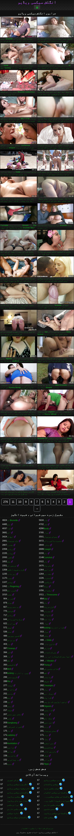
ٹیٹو (9, 628)
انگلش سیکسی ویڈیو (37, 2)
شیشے (9, 710)
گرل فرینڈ (49, 607)
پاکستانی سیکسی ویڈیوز (56, 813)
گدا (9, 528)
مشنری (10, 545)
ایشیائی (48, 590)
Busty (46, 528)
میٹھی (10, 582)
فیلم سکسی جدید (51, 788)
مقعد (9, 594)
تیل (9, 702)
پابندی (47, 677)
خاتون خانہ (49, 644)
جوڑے (46, 632)
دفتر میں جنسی (14, 714)
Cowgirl (47, 549)
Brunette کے (12, 520)
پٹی (9, 561)
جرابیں (47, 570)
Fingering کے (13, 586)
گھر (9, 652)
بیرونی (47, 611)
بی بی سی (11, 640)
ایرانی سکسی (13, 805)
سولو (9, 603)
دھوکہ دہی (49, 694)
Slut (45, 599)
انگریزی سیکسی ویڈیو (18, 784)
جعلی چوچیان (50, 731)
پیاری (10, 553)
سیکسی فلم (49, 817)
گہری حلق (11, 590)
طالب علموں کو (51, 669)
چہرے (9, 578)
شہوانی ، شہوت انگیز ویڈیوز (57, 801)
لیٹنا (10, 685)
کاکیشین (11, 665)
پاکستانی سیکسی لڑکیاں (56, 792)
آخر (9, 533)
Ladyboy (11, 735)
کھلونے (47, 578)
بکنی (9, 718)
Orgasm (47, 706)
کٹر (45, 524)
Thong (47, 665)
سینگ (46, 586)
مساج (9, 739)
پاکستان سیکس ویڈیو (17, 817)
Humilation (12, 743)
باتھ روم (11, 756)
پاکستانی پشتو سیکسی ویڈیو (57, 797)
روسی (9, 706)
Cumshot (48, 557)
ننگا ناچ (48, 718)
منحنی (10, 694)
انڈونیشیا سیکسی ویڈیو (19, 788)
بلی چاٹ (47, 566)
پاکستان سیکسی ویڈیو (18, 792)
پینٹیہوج (48, 747)
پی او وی (11, 623)
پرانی (47, 760)
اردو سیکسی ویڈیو (53, 780)
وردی (46, 727)
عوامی (10, 751)
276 (5, 501)
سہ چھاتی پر (13, 760)
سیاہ (46, 623)
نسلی (9, 632)
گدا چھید (48, 710)
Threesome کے (50, 594)
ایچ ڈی (10, 537)
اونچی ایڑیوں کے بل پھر (55, 702)
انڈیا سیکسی (13, 813)
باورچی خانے (50, 751)
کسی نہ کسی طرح (14, 727)
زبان (46, 689)
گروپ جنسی (12, 677)
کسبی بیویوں (13, 636)
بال (45, 603)
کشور (9, 557)
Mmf (9, 669)
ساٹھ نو (11, 689)
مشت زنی (47, 574)
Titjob (46, 764)
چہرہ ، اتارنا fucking (18, 673)
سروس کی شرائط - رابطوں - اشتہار (37, 828)
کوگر (46, 756)
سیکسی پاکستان (51, 784)
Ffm (8, 681)
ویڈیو (10, 549)
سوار (46, 533)
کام (45, 520)
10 (19, 501)
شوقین (10, 611)
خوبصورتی (12, 566)
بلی (9, 524)
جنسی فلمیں (49, 809)
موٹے (46, 735)
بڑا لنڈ (47, 619)
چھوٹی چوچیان (50, 537)
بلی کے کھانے (50, 652)
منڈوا (47, 545)
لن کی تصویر (13, 780)
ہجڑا (46, 739)
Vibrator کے (49, 661)
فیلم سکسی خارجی (52, 805)
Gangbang (12, 723)
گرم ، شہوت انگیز (15, 570)
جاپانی (47, 615)
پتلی (46, 636)
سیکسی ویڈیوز (14, 797)
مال (45, 553)
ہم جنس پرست (13, 607)
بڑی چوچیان (12, 541)
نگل (9, 661)
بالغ (46, 714)
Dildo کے (48, 640)
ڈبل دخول (48, 723)
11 (13, 501)
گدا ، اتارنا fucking (54, 628)
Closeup (11, 648)
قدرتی (10, 599)
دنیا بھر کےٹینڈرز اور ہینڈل (57, 656)
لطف (45, 673)
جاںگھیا (48, 582)
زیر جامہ (11, 574)
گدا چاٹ (47, 698)
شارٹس (47, 648)
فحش (9, 698)
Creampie (48, 685)
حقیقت (47, 681)
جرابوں (10, 747)
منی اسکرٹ (49, 743)
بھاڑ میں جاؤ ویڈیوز (17, 801)
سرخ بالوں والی (15, 619)
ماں (45, 561)
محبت (9, 764)
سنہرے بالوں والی (53, 541)
